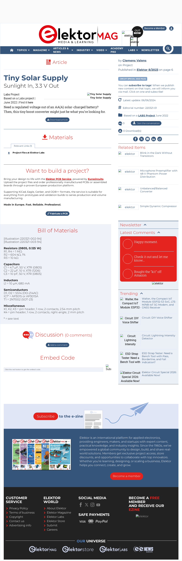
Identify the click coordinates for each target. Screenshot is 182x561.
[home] (12, 50)
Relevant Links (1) (23, 146)
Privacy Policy (18, 508)
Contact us (16, 521)
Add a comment (58, 345)
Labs (131, 50)
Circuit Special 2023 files (133, 79)
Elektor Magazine (59, 512)
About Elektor (56, 508)
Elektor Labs (55, 517)
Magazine (40, 50)
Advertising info (20, 525)
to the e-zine (60, 416)
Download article (58, 119)
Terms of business (22, 512)
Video (100, 50)
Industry (83, 50)
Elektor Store (56, 521)
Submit (52, 525)
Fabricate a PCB (59, 213)
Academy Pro (117, 50)
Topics (22, 50)
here (30, 102)
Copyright (16, 517)
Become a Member (154, 28)
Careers (52, 529)
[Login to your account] (171, 28)
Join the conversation (148, 123)
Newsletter (150, 50)
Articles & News (61, 50)
